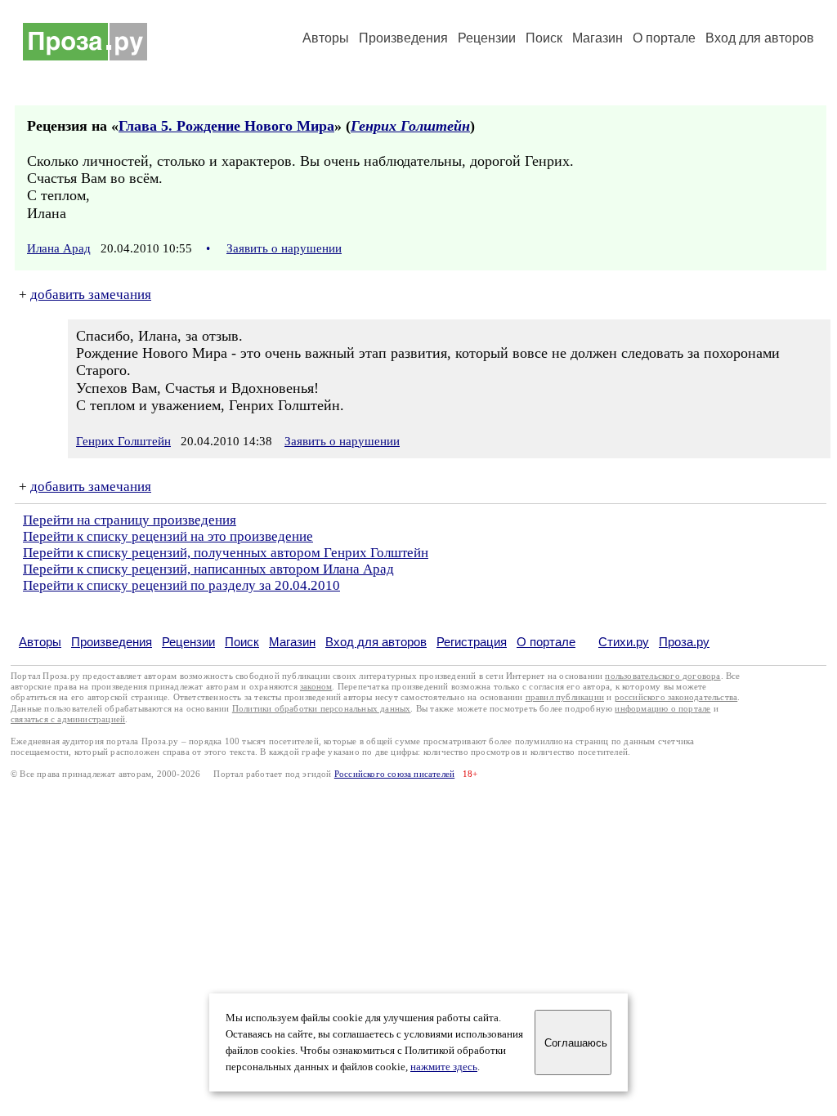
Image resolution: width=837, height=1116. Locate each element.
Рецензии (487, 38)
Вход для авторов (759, 38)
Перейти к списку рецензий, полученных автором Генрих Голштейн (225, 552)
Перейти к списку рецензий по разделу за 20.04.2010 (181, 585)
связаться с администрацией (68, 719)
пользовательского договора (662, 676)
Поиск (544, 38)
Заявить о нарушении (284, 248)
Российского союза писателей (394, 774)
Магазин (597, 38)
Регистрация (471, 642)
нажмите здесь (443, 1067)
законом (316, 686)
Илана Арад (59, 248)
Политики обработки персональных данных (321, 708)
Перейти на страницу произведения (129, 520)
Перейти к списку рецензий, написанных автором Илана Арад (208, 569)
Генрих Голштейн (410, 126)
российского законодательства (676, 697)
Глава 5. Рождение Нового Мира (226, 126)
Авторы (325, 38)
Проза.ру (684, 642)
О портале (546, 642)
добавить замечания (90, 294)
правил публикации (565, 697)
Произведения (403, 38)
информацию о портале (662, 708)
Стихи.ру (623, 642)
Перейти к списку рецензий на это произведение (168, 536)
